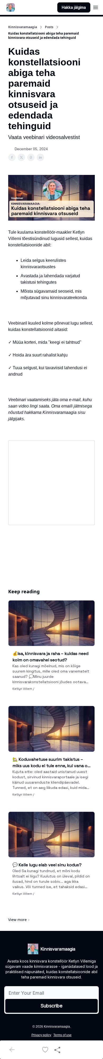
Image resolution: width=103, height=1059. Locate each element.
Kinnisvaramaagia (22, 27)
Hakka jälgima (74, 7)
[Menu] (95, 7)
